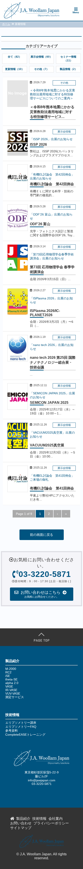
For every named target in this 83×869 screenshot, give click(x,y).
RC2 (8, 672)
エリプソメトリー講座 (20, 722)
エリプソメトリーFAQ (20, 726)
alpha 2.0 (11, 683)
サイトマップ (20, 828)
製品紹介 (23, 818)
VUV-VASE (12, 693)
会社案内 (55, 818)
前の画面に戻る (41, 535)
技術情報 (39, 818)
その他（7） (41, 69)
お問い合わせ (20, 823)
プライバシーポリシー (51, 823)
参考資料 (11, 730)
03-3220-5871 (42, 784)
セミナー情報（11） (68, 58)
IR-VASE (11, 690)
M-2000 (10, 669)
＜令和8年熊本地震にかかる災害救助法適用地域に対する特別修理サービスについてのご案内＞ (52, 94)
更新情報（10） (14, 69)
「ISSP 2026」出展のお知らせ (51, 139)
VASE (9, 686)
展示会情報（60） (41, 56)
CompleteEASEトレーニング (25, 734)
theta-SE (11, 679)
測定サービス (14, 697)
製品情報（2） (68, 69)
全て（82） (14, 56)
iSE (7, 676)
